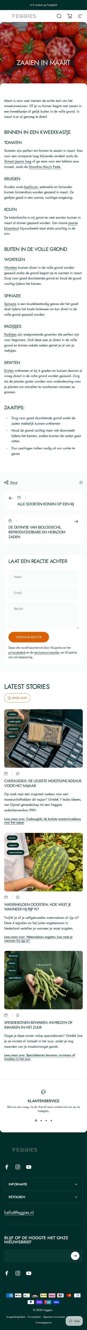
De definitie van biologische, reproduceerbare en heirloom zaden (36, 532)
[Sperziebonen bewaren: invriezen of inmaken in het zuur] (43, 980)
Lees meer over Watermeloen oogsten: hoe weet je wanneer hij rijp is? (38, 939)
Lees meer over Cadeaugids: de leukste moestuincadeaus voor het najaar (42, 821)
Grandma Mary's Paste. (45, 166)
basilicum (31, 186)
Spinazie (10, 303)
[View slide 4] (51, 1120)
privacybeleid (16, 652)
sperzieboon (15, 977)
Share (13, 482)
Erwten (9, 370)
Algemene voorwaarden (54, 1316)
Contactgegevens (44, 1322)
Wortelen (10, 267)
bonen (12, 963)
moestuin (13, 728)
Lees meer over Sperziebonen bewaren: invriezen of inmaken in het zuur (39, 1057)
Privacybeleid (34, 1316)
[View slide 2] (41, 1120)
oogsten (13, 845)
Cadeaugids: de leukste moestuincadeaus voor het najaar (43, 783)
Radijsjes (10, 334)
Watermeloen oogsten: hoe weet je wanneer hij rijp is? (37, 907)
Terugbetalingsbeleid (15, 1316)
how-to (12, 837)
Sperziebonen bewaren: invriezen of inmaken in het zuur (38, 1025)
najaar (12, 736)
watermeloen (15, 852)
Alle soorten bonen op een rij (45, 504)
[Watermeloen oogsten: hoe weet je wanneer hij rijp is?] (43, 862)
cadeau (12, 714)
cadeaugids (14, 721)
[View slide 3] (46, 1120)
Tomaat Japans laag (17, 161)
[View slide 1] (35, 1120)
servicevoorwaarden (46, 652)
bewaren (13, 955)
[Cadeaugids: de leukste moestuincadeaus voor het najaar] (43, 738)
